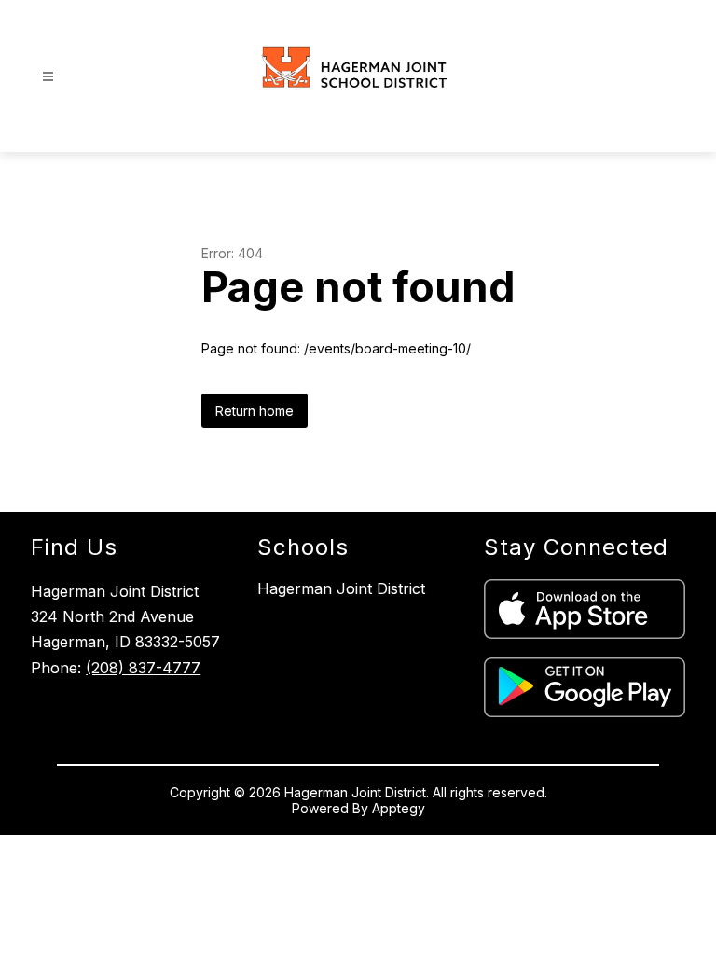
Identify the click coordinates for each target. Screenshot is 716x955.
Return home (254, 411)
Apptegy (398, 808)
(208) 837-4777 (143, 667)
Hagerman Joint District (341, 588)
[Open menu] (48, 77)
